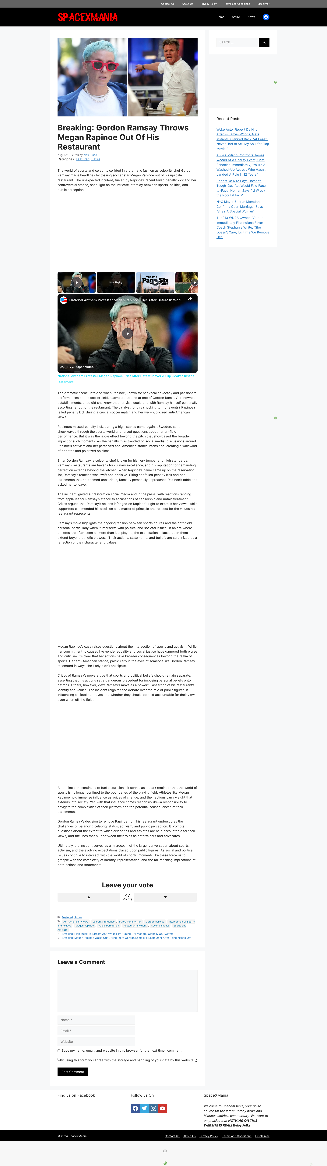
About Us (187, 3)
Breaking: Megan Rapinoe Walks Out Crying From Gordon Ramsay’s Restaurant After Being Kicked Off (126, 937)
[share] (190, 298)
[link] (63, 300)
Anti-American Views (75, 921)
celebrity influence (104, 921)
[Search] (264, 42)
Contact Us (167, 3)
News (251, 17)
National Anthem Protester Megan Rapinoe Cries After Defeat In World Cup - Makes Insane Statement (127, 300)
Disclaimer (263, 3)
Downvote (165, 897)
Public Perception (108, 925)
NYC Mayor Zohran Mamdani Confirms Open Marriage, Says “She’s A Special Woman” (239, 206)
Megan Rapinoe (85, 925)
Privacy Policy (209, 3)
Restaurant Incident (135, 925)
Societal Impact (160, 925)
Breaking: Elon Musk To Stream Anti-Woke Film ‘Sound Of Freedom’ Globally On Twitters (118, 933)
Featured (83, 159)
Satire (236, 17)
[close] (165, 1151)
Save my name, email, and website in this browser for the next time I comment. (122, 1050)
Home (220, 17)
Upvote (89, 897)
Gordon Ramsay (155, 921)
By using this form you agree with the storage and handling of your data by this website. (128, 1060)
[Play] (155, 282)
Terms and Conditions (237, 3)
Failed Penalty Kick (130, 921)
